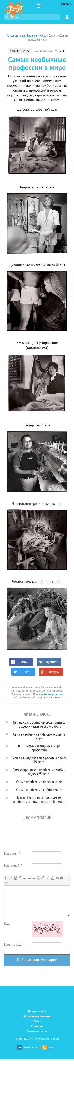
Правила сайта (37, 1011)
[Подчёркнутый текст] (15, 877)
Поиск (37, 1021)
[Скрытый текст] (57, 877)
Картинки (15, 51)
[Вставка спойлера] (6, 882)
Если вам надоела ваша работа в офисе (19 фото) (39, 759)
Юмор (25, 51)
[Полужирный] (6, 877)
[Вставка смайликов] (38, 877)
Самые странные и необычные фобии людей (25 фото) (39, 771)
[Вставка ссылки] (43, 877)
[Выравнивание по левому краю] (24, 877)
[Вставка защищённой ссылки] (47, 877)
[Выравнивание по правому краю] (34, 877)
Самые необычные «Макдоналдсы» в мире (39, 736)
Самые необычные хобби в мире (39, 789)
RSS (51, 1047)
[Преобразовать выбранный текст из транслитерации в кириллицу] (66, 877)
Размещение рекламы (37, 1016)
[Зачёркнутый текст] (20, 877)
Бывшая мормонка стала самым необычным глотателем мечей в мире (39, 799)
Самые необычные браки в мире (39, 781)
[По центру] (29, 877)
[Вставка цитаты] (61, 877)
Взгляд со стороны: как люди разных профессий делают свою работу (39, 724)
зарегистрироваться (51, 694)
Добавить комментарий (37, 960)
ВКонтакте (30, 1047)
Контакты (37, 1026)
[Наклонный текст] (11, 877)
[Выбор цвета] (52, 877)
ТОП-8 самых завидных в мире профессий (39, 747)
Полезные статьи (37, 1031)
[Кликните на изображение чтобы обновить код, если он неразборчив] (47, 936)
